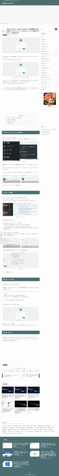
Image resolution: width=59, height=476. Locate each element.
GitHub (44, 49)
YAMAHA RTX (45, 77)
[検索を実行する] (56, 29)
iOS (34, 427)
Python (44, 56)
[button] (5, 371)
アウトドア (22, 431)
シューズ (41, 431)
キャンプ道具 (36, 431)
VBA (32, 429)
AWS (43, 41)
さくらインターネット (11, 431)
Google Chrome (5, 427)
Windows (45, 72)
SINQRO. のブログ (7, 3)
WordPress (5, 34)
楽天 (43, 89)
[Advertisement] (29, 14)
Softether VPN (45, 67)
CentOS (44, 46)
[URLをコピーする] (37, 371)
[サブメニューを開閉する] (56, 39)
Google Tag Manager (29, 427)
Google (44, 51)
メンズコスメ (52, 431)
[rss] (29, 473)
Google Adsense (41, 425)
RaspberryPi (45, 58)
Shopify (44, 63)
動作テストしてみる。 (12, 121)
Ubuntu (44, 70)
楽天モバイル (19, 433)
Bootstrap (45, 44)
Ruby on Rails (45, 60)
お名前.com (4, 431)
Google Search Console (20, 427)
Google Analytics (48, 425)
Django (24, 425)
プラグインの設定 (11, 119)
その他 (44, 82)
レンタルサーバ (46, 87)
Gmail (31, 425)
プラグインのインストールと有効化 (14, 117)
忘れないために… (11, 123)
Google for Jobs (12, 427)
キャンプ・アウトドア (47, 79)
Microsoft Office (46, 53)
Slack (44, 65)
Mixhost (49, 427)
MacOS (38, 427)
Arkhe (9, 425)
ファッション (45, 84)
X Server (45, 429)
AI (43, 37)
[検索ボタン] (56, 3)
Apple (44, 39)
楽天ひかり (14, 433)
